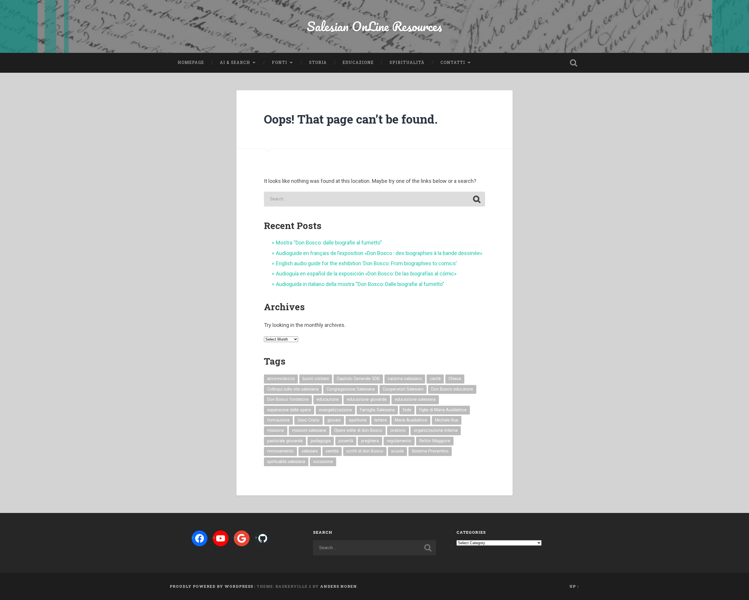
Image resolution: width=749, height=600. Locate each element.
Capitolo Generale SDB (358, 378)
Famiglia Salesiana (377, 409)
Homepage (191, 62)
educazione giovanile (367, 399)
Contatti (452, 62)
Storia (318, 62)
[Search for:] (374, 199)
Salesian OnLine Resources (374, 26)
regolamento (399, 440)
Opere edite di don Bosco (358, 430)
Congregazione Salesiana (351, 389)
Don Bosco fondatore (288, 399)
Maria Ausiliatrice (411, 420)
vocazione (323, 461)
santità (332, 451)
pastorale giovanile (285, 440)
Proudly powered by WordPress (211, 586)
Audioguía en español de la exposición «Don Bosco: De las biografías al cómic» (366, 273)
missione (275, 430)
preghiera (370, 440)
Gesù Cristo (308, 420)
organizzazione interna (436, 430)
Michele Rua (446, 420)
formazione (278, 420)
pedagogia (321, 440)
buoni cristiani (316, 378)
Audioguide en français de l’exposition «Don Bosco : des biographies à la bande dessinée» (379, 253)
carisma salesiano (405, 378)
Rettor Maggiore (434, 440)
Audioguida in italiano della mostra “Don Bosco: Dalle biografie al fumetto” (360, 284)
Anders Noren (338, 586)
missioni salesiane (309, 430)
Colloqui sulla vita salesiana (293, 389)
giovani (334, 420)
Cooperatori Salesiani (403, 389)
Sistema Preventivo (430, 451)
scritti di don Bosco (364, 451)
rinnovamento (280, 451)
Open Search (573, 63)
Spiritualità (407, 62)
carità (435, 378)
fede (407, 409)
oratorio (398, 430)
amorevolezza (281, 378)
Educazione (358, 62)
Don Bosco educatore (452, 389)
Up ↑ (574, 586)
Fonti (279, 62)
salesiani (310, 451)
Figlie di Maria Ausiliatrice (443, 409)
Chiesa (455, 378)
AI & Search (235, 62)
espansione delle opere (289, 409)
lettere (380, 420)
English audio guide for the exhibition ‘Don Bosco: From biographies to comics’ (366, 263)
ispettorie (358, 420)
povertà (346, 440)
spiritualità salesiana (286, 461)
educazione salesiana (415, 399)
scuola (397, 451)
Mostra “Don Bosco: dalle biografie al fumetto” (329, 243)
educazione (328, 399)
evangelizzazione (335, 409)
